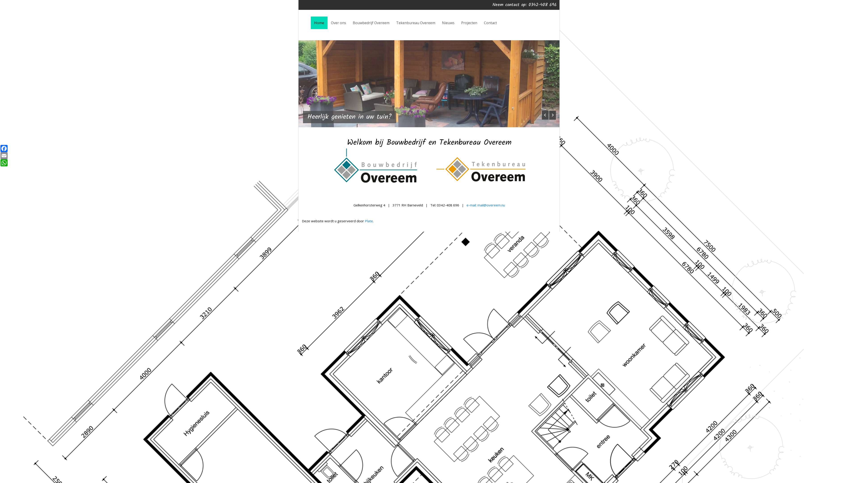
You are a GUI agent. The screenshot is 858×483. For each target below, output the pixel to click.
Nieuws (448, 22)
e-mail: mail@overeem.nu (486, 205)
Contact (490, 22)
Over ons (338, 22)
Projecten (469, 22)
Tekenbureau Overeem (415, 22)
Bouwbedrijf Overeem (371, 22)
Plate (369, 221)
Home (319, 22)
